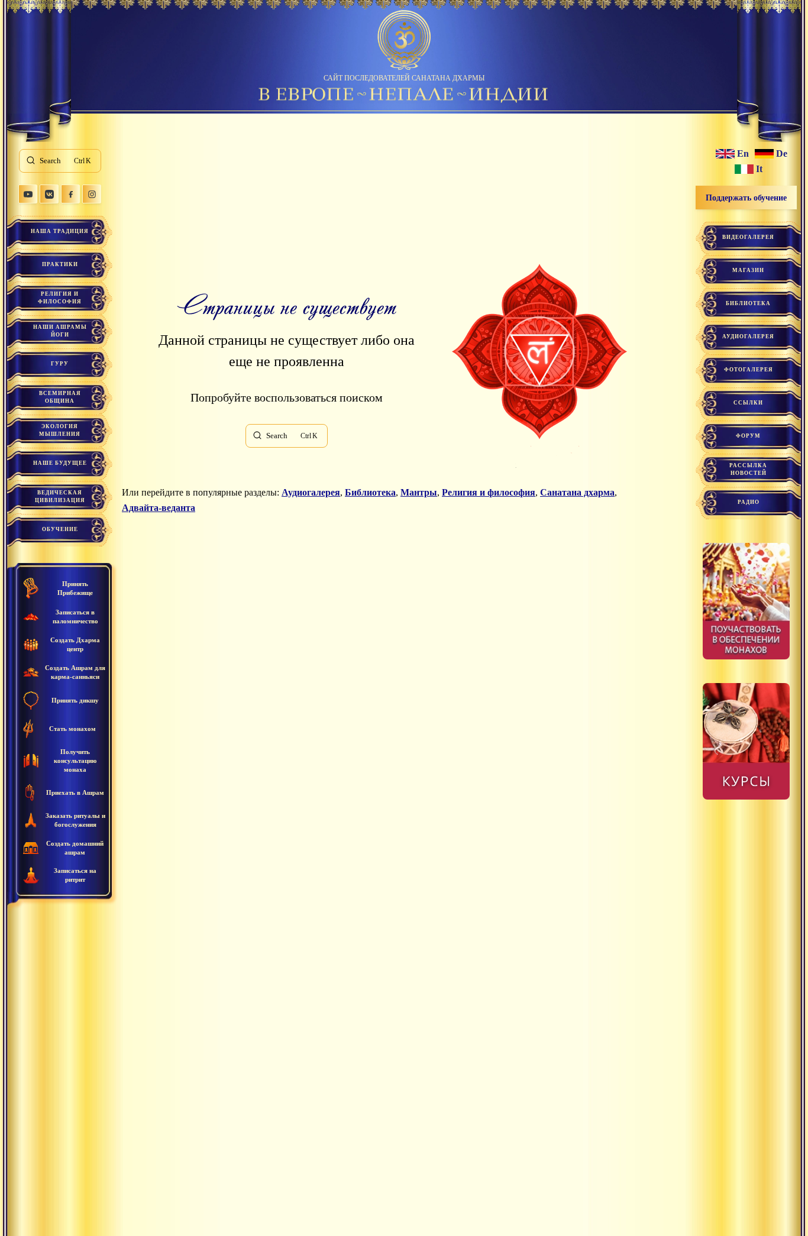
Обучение (60, 529)
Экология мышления (59, 430)
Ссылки (748, 403)
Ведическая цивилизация (60, 496)
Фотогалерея (748, 370)
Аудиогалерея (311, 492)
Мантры (418, 492)
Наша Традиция (60, 231)
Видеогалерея (748, 237)
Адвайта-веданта (158, 508)
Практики (60, 264)
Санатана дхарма (577, 492)
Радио (748, 502)
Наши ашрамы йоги (60, 331)
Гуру (60, 364)
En (743, 153)
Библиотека (370, 492)
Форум (748, 436)
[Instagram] (91, 194)
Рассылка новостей (748, 469)
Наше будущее (60, 463)
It (759, 169)
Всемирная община (60, 397)
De (781, 153)
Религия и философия (60, 298)
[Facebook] (70, 194)
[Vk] (49, 194)
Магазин (748, 270)
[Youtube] (27, 194)
